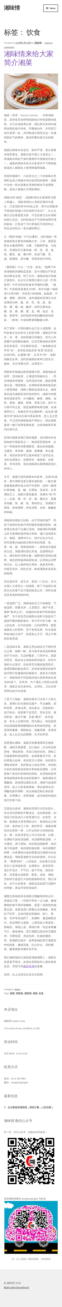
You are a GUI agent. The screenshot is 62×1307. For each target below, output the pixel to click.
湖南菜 (19, 993)
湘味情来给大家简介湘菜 (28, 58)
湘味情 (12, 7)
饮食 (41, 993)
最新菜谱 (28, 966)
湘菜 (35, 993)
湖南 (12, 993)
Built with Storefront (16, 1287)
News (17, 989)
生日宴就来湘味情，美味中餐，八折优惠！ (31, 1107)
